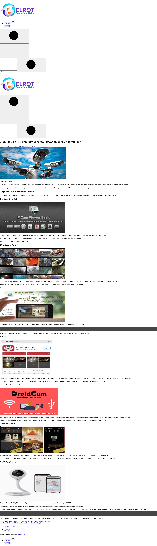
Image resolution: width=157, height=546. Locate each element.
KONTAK (7, 23)
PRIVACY (7, 25)
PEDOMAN (7, 26)
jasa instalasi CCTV (9, 241)
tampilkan (9, 181)
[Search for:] (8, 71)
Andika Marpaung (5, 146)
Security (32, 146)
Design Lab (21, 534)
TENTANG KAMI (9, 22)
